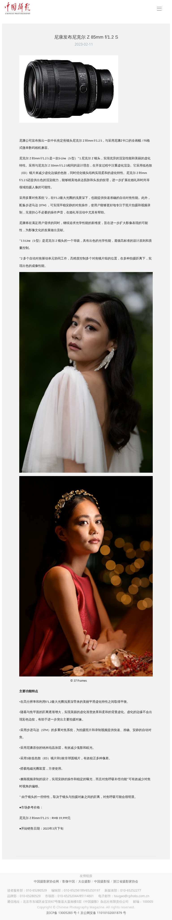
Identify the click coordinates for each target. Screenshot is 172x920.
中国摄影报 (102, 881)
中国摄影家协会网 (46, 881)
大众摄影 (84, 881)
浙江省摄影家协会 (125, 881)
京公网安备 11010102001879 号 (103, 913)
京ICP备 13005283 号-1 (63, 913)
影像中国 (68, 881)
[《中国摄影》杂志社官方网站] (17, 8)
